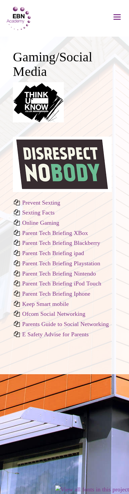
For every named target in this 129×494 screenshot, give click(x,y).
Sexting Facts (38, 212)
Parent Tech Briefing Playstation (61, 263)
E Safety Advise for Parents (55, 334)
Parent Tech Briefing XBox (55, 233)
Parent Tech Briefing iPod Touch (61, 283)
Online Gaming (40, 222)
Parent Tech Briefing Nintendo (59, 273)
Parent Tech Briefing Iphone (56, 293)
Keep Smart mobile (45, 304)
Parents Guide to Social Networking (65, 324)
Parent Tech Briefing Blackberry (61, 243)
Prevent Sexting (41, 202)
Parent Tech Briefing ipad (53, 253)
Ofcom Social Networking (53, 314)
